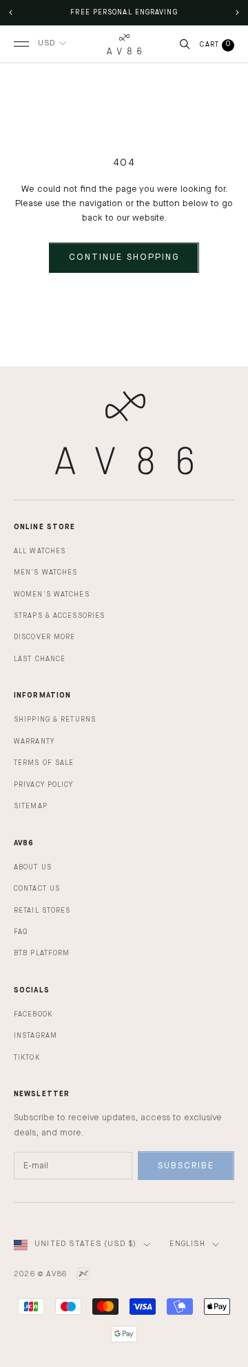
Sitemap (31, 806)
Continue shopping (123, 257)
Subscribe (186, 1166)
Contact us (37, 888)
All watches (39, 551)
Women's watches (52, 594)
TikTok (27, 1057)
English (187, 1244)
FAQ (21, 932)
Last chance (39, 659)
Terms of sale (44, 762)
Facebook (33, 1014)
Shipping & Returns (55, 719)
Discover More (44, 637)
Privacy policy (44, 784)
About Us (33, 867)
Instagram (35, 1035)
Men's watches (45, 572)
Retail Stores (42, 910)
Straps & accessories (59, 615)
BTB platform (42, 953)
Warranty (34, 741)
